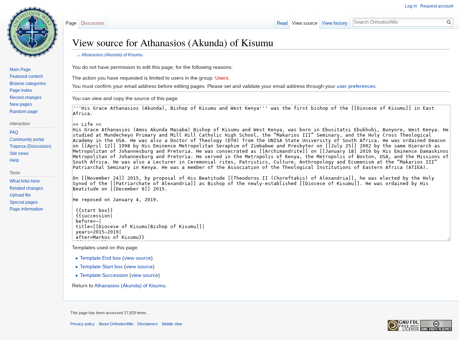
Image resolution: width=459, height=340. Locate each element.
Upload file (20, 195)
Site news (19, 153)
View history (334, 23)
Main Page (20, 69)
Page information (26, 209)
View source (304, 23)
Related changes (26, 188)
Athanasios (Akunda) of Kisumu (112, 54)
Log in (411, 6)
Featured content (26, 76)
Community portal (27, 139)
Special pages (24, 202)
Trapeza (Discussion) (30, 146)
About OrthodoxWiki (116, 324)
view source (137, 258)
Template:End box (100, 258)
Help (14, 160)
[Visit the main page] (31, 28)
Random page (24, 111)
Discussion (92, 23)
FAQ (14, 132)
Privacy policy (82, 324)
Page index (21, 90)
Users (221, 78)
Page (71, 23)
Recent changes (26, 97)
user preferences (356, 86)
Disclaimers (147, 324)
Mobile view (172, 324)
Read (282, 23)
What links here (25, 181)
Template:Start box (101, 266)
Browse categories (28, 83)
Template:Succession (104, 275)
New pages (21, 104)
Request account (436, 6)
